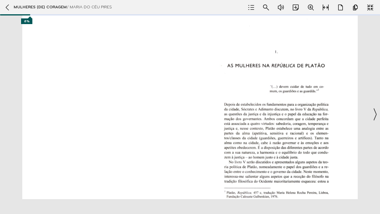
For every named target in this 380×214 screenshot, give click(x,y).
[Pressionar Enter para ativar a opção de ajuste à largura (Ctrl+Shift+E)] (325, 7)
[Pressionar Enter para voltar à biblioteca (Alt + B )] (7, 7)
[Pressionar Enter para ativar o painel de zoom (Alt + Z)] (310, 7)
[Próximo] (375, 114)
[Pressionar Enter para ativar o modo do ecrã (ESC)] (370, 7)
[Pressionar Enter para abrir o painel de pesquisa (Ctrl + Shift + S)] (266, 7)
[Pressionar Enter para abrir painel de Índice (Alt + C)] (251, 7)
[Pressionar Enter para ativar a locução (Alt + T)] (280, 7)
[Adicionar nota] (295, 7)
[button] (190, 107)
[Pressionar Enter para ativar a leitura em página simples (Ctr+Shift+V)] (340, 7)
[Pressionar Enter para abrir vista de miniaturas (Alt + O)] (355, 7)
